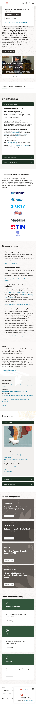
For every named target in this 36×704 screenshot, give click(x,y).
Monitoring (6, 134)
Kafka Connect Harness (11, 142)
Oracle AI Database (27, 294)
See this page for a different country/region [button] (16, 22)
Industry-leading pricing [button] (10, 162)
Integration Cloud (19, 145)
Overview (4, 86)
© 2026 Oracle (5, 688)
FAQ (25, 86)
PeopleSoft (22, 292)
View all (4, 405)
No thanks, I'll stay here (11, 18)
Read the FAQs (10, 647)
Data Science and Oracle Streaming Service (14, 391)
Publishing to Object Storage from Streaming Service (17, 395)
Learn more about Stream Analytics (15, 336)
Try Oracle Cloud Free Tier (8, 51)
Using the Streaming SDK (10, 466)
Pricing (11, 86)
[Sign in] (30, 3)
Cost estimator (18, 86)
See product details (9, 516)
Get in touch (9, 675)
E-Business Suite (14, 292)
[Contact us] (33, 3)
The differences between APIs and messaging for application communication (16, 460)
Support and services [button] (9, 484)
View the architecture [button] (11, 263)
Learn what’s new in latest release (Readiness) (15, 455)
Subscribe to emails (6, 693)
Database (26, 145)
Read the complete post (9, 370)
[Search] (23, 3)
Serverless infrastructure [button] (10, 104)
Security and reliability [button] (10, 157)
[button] (3, 3)
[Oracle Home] (7, 3)
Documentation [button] (8, 422)
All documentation (8, 471)
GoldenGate (11, 145)
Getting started (7, 457)
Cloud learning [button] (7, 479)
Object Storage (15, 132)
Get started (9, 620)
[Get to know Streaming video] (18, 65)
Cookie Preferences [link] (6, 690)
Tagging (17, 135)
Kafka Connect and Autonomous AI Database (17, 304)
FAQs (5, 469)
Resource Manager (22, 134)
